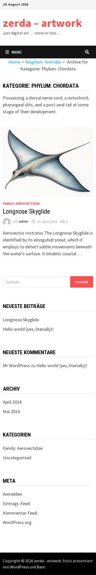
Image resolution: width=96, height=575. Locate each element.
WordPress (19, 566)
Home (14, 62)
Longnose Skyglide (26, 211)
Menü (17, 52)
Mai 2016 (11, 411)
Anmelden (12, 494)
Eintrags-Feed (16, 503)
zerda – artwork (42, 23)
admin (23, 221)
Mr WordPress (16, 365)
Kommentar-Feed (20, 513)
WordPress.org (17, 522)
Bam (41, 566)
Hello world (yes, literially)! (28, 329)
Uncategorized (17, 458)
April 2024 (12, 402)
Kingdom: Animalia (43, 62)
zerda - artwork (47, 560)
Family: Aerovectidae (21, 203)
